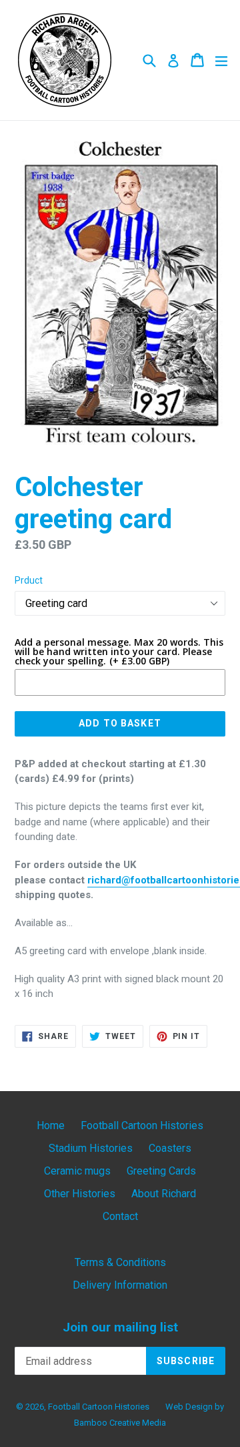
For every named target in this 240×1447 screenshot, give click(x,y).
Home (51, 1125)
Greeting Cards (161, 1171)
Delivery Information (120, 1285)
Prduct (29, 580)
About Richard (163, 1193)
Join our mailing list (120, 1327)
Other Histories (79, 1193)
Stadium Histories (91, 1148)
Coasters (170, 1148)
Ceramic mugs (77, 1171)
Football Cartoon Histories (142, 1125)
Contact (120, 1216)
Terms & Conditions (120, 1262)
